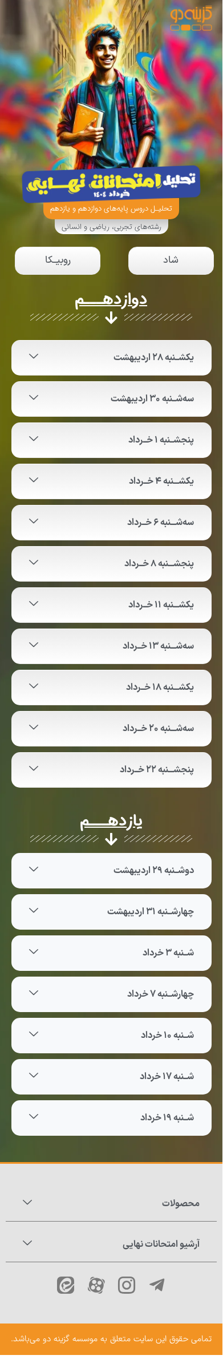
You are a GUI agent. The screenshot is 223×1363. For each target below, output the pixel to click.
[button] (111, 358)
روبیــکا (58, 260)
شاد (171, 260)
